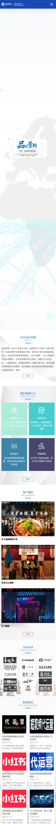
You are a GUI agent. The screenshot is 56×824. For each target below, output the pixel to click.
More (28, 376)
